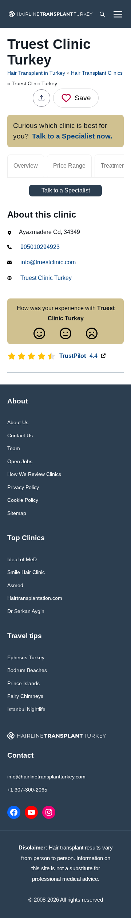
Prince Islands (23, 683)
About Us (17, 422)
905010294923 (40, 247)
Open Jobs (19, 461)
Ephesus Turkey (25, 657)
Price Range (69, 166)
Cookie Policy (22, 500)
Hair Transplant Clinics (97, 73)
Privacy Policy (23, 487)
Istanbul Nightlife (26, 709)
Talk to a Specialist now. (72, 136)
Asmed (15, 585)
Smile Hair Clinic (26, 572)
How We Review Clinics (34, 474)
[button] (102, 14)
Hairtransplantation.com (34, 598)
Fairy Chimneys (25, 696)
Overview (25, 166)
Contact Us (20, 435)
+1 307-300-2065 (27, 790)
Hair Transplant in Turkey (36, 73)
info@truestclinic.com (48, 262)
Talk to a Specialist (65, 190)
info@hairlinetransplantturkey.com (46, 777)
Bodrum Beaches (27, 670)
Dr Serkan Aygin (25, 611)
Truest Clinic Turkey (46, 278)
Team (13, 448)
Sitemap (16, 513)
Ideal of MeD (22, 559)
